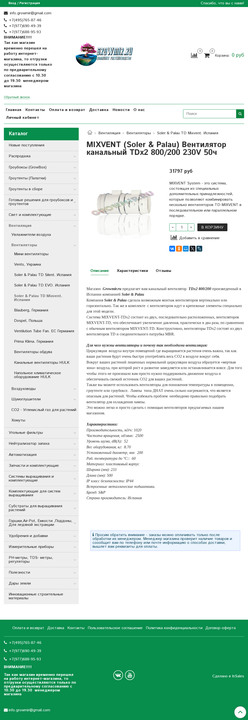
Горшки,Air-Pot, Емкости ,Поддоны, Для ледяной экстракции (40, 523)
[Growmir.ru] (104, 54)
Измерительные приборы (31, 547)
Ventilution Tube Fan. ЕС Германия (44, 331)
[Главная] (89, 133)
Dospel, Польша (28, 321)
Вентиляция (109, 133)
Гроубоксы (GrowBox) (27, 167)
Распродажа (20, 156)
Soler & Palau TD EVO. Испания (42, 285)
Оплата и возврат (67, 110)
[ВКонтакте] (172, 249)
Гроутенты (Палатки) (27, 178)
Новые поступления (26, 145)
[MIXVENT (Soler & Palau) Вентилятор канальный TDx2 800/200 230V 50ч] (123, 201)
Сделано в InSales (228, 676)
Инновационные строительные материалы (36, 596)
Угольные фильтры (26, 432)
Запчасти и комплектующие (34, 465)
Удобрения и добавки (28, 536)
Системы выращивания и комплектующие (31, 478)
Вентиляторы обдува (33, 352)
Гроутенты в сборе (26, 189)
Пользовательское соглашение (115, 628)
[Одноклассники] (179, 249)
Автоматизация (23, 455)
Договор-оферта (220, 628)
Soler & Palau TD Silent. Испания (42, 275)
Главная (14, 110)
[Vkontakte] (118, 675)
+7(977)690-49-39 (25, 26)
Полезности (19, 572)
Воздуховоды (23, 389)
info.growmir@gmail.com (30, 13)
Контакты (35, 110)
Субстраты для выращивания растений (35, 508)
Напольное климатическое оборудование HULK (37, 375)
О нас (139, 110)
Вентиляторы (138, 133)
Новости (121, 110)
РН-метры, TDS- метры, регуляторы (31, 559)
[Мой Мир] (186, 249)
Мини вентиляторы (31, 254)
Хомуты (18, 420)
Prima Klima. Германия (33, 341)
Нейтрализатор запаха (29, 443)
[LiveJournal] (199, 249)
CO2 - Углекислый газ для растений (43, 410)
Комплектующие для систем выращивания (34, 493)
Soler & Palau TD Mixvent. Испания (187, 133)
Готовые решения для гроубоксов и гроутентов (41, 202)
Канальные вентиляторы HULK (42, 362)
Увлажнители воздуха (31, 234)
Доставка (99, 110)
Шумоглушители (26, 399)
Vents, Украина (27, 264)
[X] (192, 249)
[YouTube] (130, 675)
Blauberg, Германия (31, 310)
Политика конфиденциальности (174, 628)
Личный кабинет (22, 117)
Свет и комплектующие (30, 215)
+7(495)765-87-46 (25, 20)
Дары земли (20, 583)
